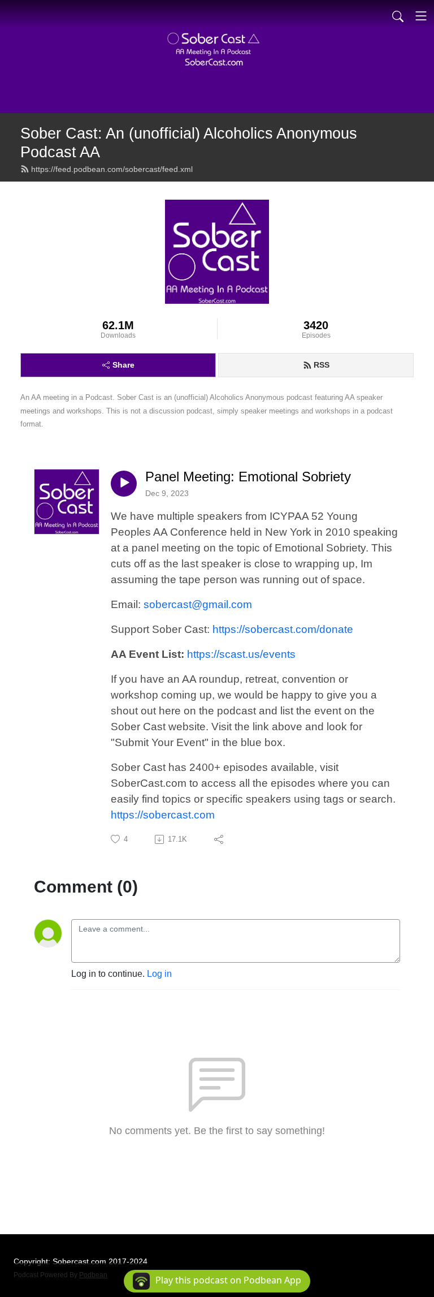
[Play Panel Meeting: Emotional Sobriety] (124, 484)
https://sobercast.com (163, 815)
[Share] (219, 839)
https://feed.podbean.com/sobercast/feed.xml (112, 169)
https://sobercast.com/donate (282, 629)
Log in (159, 974)
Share (123, 364)
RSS (321, 364)
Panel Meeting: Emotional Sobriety (248, 476)
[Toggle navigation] (421, 16)
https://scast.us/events (241, 654)
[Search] (398, 16)
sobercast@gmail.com (198, 604)
